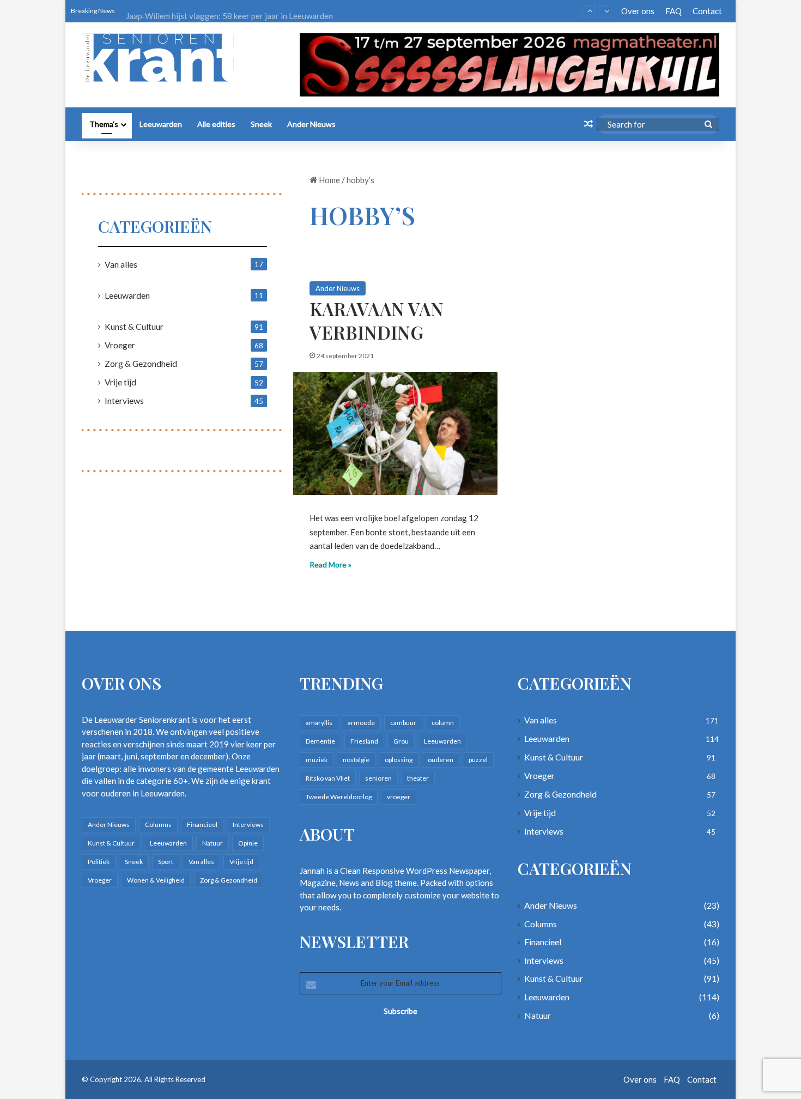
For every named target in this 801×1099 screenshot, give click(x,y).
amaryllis (319, 722)
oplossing (398, 760)
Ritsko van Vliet (328, 778)
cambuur (403, 722)
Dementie (320, 741)
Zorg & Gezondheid (141, 363)
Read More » (330, 564)
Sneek (261, 124)
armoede (361, 722)
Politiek (99, 862)
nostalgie (356, 760)
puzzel (478, 760)
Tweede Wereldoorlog (339, 797)
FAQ (673, 11)
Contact (707, 11)
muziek (316, 760)
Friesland (364, 741)
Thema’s (103, 124)
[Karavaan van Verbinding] (395, 433)
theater (418, 778)
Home (328, 180)
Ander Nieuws (311, 124)
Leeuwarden (160, 124)
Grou (401, 741)
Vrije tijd (120, 382)
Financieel (202, 824)
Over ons (637, 11)
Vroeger (120, 345)
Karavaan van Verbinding (377, 320)
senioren (378, 778)
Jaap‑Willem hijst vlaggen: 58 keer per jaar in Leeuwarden (229, 11)
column (443, 722)
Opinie (248, 843)
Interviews (124, 400)
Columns (158, 824)
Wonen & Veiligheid (156, 880)
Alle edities (216, 124)
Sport (165, 862)
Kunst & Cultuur (134, 326)
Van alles (121, 264)
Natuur (212, 843)
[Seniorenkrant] (162, 57)
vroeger (398, 797)
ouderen (440, 760)
